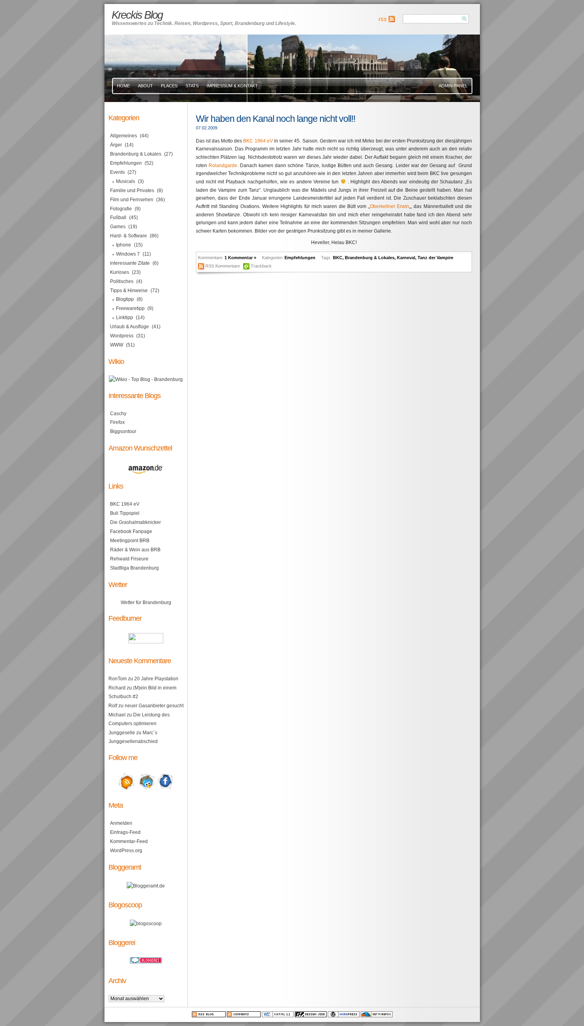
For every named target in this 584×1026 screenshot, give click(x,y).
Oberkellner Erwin (389, 206)
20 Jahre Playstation (156, 678)
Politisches (121, 281)
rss (383, 19)
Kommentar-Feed (129, 841)
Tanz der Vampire (435, 257)
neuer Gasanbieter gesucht (154, 705)
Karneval (406, 257)
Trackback (261, 266)
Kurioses (119, 272)
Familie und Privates (132, 190)
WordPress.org (126, 850)
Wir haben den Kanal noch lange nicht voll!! (275, 119)
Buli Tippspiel (124, 513)
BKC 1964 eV (258, 141)
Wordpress (121, 336)
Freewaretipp (130, 308)
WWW (116, 345)
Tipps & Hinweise (129, 290)
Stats (192, 85)
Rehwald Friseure (129, 559)
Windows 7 (128, 254)
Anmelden (121, 823)
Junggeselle (121, 732)
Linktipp (124, 317)
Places (169, 85)
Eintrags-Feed (125, 832)
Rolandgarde (223, 165)
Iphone (123, 245)
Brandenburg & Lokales (369, 257)
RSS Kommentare (222, 266)
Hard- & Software (128, 236)
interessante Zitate (130, 263)
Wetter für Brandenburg (146, 602)
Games (118, 226)
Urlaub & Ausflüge (129, 326)
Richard (117, 688)
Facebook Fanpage (131, 531)
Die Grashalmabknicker (135, 522)
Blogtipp (125, 299)
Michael (117, 715)
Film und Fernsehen (131, 199)
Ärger (116, 145)
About (145, 85)
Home (123, 85)
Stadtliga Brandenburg (134, 568)
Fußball (118, 217)
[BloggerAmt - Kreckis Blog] (146, 886)
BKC (337, 257)
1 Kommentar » (240, 257)
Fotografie (121, 209)
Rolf (112, 705)
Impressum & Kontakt (232, 85)
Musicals (125, 181)
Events (117, 172)
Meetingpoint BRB (129, 540)
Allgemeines (123, 136)
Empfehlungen (299, 257)
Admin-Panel (453, 85)
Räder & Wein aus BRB (135, 549)
